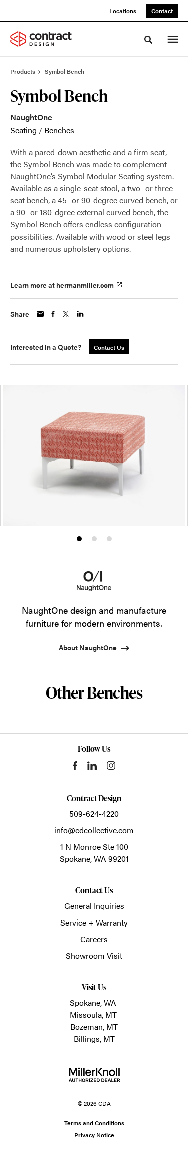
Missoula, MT (93, 1014)
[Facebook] (75, 765)
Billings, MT (94, 1038)
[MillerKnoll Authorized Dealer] (94, 1074)
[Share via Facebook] (53, 314)
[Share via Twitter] (65, 314)
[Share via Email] (40, 314)
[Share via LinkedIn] (80, 314)
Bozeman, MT (94, 1026)
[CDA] (47, 38)
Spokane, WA (93, 1002)
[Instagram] (111, 765)
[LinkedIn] (92, 765)
